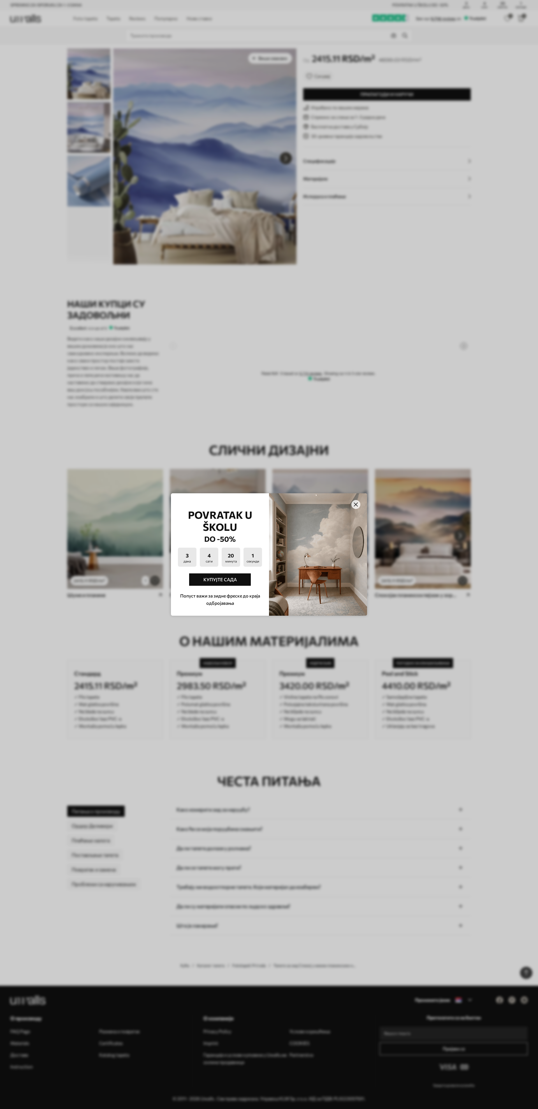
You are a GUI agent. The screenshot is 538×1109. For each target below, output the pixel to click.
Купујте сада (220, 579)
